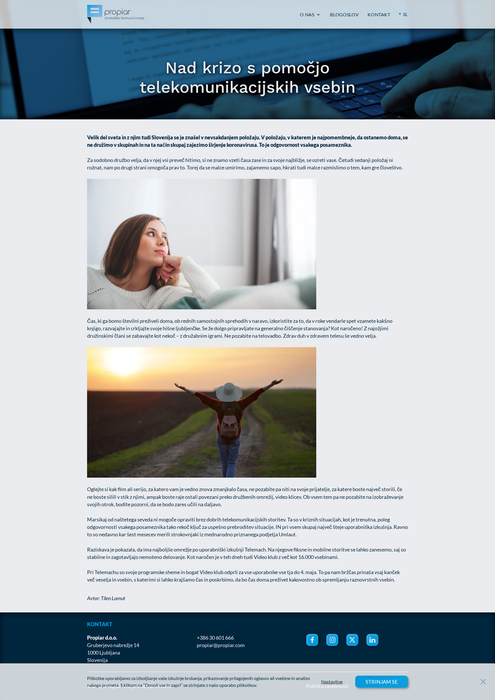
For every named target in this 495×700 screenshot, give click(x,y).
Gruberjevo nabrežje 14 (113, 645)
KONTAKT (379, 14)
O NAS (307, 14)
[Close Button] (483, 682)
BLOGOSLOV (344, 14)
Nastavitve (332, 681)
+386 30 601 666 (215, 637)
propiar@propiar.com (221, 645)
